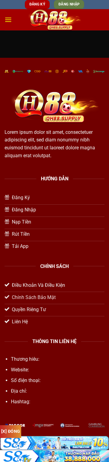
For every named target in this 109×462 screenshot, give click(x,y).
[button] (8, 19)
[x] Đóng (10, 431)
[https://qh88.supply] (54, 19)
